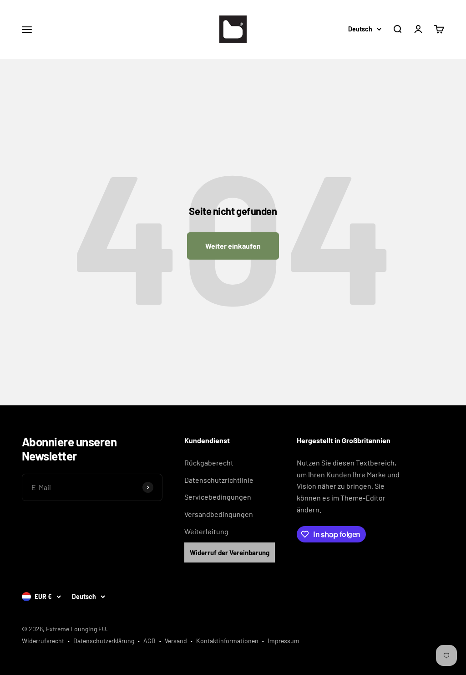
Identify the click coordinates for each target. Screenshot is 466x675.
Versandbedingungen (218, 514)
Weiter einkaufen (233, 245)
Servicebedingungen (217, 496)
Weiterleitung (206, 531)
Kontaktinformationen (227, 640)
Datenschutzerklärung (103, 640)
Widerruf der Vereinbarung (229, 552)
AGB (149, 640)
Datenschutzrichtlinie (218, 480)
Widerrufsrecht (43, 640)
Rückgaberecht (208, 462)
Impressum (283, 640)
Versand (176, 640)
